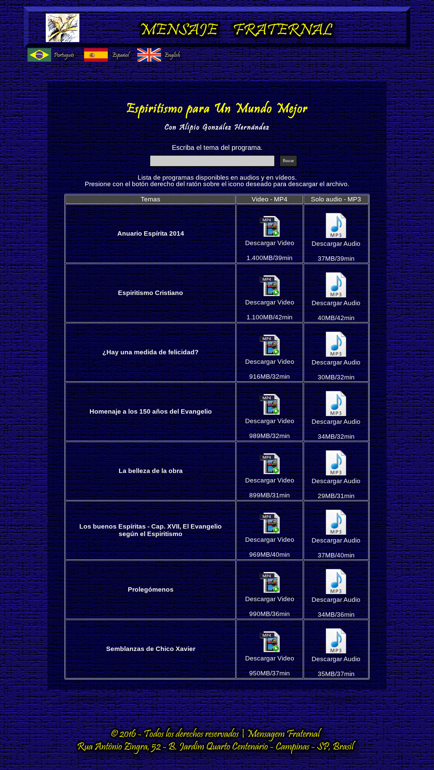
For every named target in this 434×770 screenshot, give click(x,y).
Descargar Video (269, 242)
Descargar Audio (336, 243)
